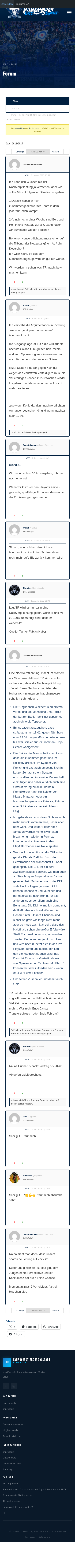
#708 (27, 1129)
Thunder (27, 588)
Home (5, 64)
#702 (28, 318)
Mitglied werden (11, 1430)
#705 (27, 601)
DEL (5, 1512)
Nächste (56, 152)
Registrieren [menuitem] (22, 3)
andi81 (26, 305)
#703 (28, 458)
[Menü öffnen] (69, 12)
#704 (27, 541)
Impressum (8, 1408)
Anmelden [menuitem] (7, 3)
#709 (27, 1188)
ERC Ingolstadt (11, 1483)
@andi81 (15, 465)
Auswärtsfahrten (12, 1436)
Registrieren (34, 128)
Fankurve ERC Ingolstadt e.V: (18, 1506)
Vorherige (19, 152)
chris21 (26, 1116)
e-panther (27, 1175)
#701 (27, 175)
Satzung (7, 1469)
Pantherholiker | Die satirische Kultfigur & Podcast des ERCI (34, 1489)
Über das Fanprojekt (14, 1424)
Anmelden (19, 128)
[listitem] (6, 1386)
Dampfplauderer (30, 445)
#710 (27, 1247)
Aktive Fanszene (11, 1501)
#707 (27, 1059)
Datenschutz (9, 1402)
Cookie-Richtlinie (12, 1463)
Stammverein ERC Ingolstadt (18, 1495)
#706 (28, 666)
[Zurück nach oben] (67, 1536)
